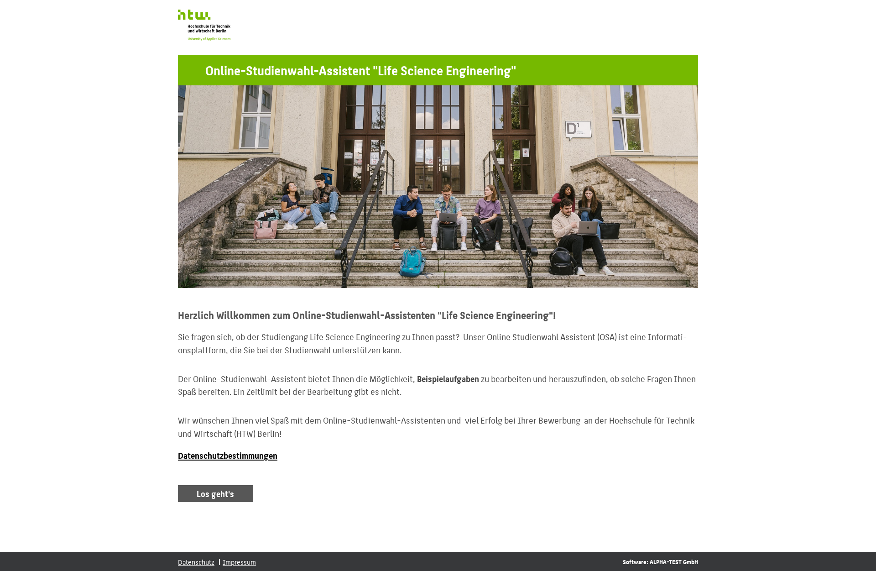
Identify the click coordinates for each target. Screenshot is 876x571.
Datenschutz (196, 561)
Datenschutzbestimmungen (227, 455)
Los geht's (215, 493)
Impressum (239, 561)
